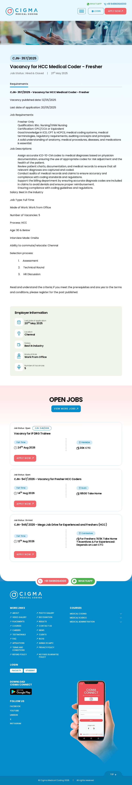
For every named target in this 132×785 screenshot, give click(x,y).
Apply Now (114, 11)
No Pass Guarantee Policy (49, 656)
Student (30, 670)
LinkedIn (14, 715)
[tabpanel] (66, 192)
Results (43, 621)
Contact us (45, 626)
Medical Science (78, 617)
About (15, 613)
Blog (41, 638)
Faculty (16, 670)
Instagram (15, 723)
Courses (16, 626)
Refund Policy (19, 654)
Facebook (15, 706)
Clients (43, 634)
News (41, 630)
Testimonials (19, 634)
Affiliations (18, 643)
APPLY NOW (24, 458)
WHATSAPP (85, 581)
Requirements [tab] (19, 84)
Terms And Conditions (18, 648)
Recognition (45, 617)
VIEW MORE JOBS (64, 408)
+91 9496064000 (116, 3)
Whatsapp (95, 4)
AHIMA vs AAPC (46, 643)
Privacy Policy (46, 647)
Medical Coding (78, 613)
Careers (16, 630)
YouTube (14, 710)
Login (97, 11)
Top (112, 774)
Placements (18, 621)
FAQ (14, 638)
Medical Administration (82, 621)
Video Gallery (19, 617)
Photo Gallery (46, 613)
